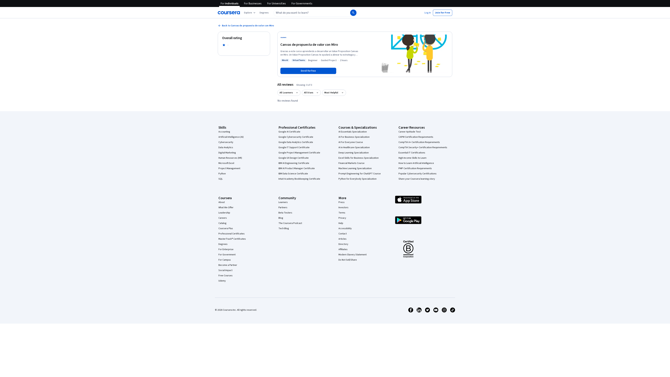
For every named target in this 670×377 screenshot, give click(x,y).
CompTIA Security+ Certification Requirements (423, 147)
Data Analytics (225, 147)
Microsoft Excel (226, 163)
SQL (220, 179)
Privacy (342, 218)
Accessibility (345, 228)
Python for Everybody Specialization (357, 179)
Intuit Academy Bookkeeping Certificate (299, 179)
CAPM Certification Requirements (416, 137)
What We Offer (225, 207)
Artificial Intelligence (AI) (231, 137)
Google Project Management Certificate (299, 152)
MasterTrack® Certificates (232, 239)
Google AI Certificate (289, 132)
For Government (227, 254)
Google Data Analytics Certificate (295, 142)
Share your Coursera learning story (417, 179)
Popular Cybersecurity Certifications (418, 173)
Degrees (223, 244)
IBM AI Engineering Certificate (293, 163)
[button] (264, 13)
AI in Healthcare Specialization (354, 147)
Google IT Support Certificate (294, 147)
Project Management (229, 168)
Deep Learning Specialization (353, 152)
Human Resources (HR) (230, 158)
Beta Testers (285, 213)
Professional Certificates (231, 233)
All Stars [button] (308, 92)
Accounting (224, 132)
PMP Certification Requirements (415, 168)
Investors (343, 207)
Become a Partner (227, 265)
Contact (342, 233)
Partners (282, 207)
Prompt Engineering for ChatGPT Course (359, 173)
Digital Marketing (227, 152)
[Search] (353, 13)
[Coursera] (229, 13)
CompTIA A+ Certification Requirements (419, 142)
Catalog (222, 223)
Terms (341, 213)
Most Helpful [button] (331, 92)
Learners (283, 202)
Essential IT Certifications (412, 152)
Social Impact (225, 270)
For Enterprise (225, 249)
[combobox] (308, 13)
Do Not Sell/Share (347, 260)
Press (341, 202)
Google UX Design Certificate (293, 158)
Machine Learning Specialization (355, 168)
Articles (342, 239)
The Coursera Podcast (290, 223)
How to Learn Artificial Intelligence (416, 163)
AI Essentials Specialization (352, 132)
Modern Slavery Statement (352, 254)
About (221, 202)
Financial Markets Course (351, 163)
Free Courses (225, 275)
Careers (222, 218)
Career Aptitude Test (410, 132)
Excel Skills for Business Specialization (358, 158)
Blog (280, 218)
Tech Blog (283, 228)
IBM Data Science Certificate (293, 173)
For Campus (224, 260)
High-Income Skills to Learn (412, 158)
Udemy (222, 281)
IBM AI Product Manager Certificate (296, 168)
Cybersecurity (225, 142)
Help (340, 223)
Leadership (224, 213)
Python (222, 173)
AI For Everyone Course (350, 142)
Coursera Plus (225, 228)
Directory (343, 244)
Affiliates (343, 249)
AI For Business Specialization (354, 137)
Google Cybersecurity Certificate (295, 137)
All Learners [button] (286, 92)
